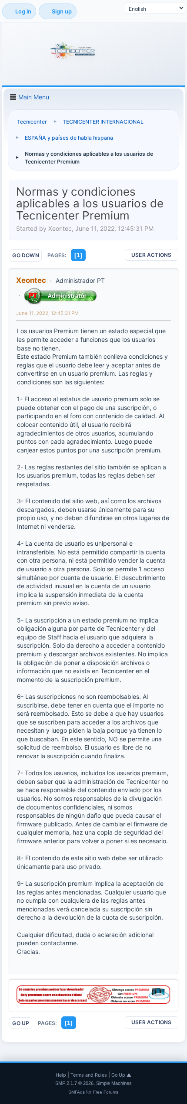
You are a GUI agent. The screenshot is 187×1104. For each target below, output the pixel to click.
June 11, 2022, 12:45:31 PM (47, 313)
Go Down (25, 255)
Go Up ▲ (121, 1075)
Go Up (20, 1023)
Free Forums (105, 1092)
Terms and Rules (88, 1075)
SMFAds (76, 1092)
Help (61, 1075)
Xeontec (31, 280)
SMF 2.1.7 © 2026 (74, 1083)
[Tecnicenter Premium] (93, 1001)
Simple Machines (114, 1083)
